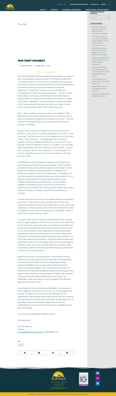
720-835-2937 (59, 386)
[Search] (109, 4)
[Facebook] (59, 4)
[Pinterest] (53, 353)
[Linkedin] (98, 383)
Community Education (71, 10)
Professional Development (97, 10)
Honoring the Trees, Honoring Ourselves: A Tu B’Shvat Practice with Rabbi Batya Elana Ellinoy (101, 72)
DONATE (103, 4)
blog (48, 65)
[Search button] (108, 17)
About (42, 10)
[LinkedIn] (64, 4)
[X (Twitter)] (39, 353)
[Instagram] (61, 4)
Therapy (53, 10)
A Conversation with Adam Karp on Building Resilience (100, 81)
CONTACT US (95, 4)
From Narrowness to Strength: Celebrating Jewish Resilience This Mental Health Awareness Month (100, 41)
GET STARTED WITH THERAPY (79, 4)
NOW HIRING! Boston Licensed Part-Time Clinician (100, 89)
